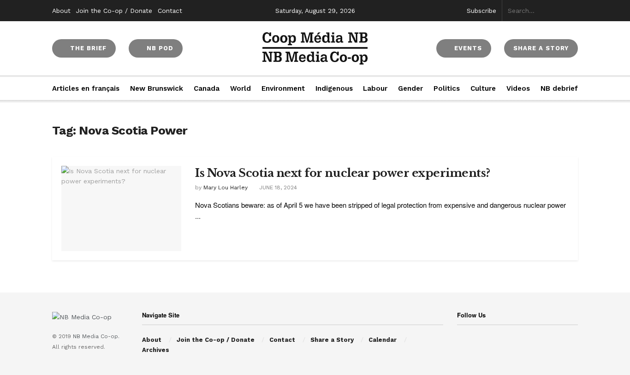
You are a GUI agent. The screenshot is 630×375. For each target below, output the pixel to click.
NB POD (158, 48)
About (61, 10)
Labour (375, 88)
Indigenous (334, 88)
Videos (518, 88)
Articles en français (85, 88)
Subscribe (481, 10)
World (240, 88)
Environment (283, 88)
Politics (447, 88)
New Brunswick (156, 88)
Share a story (541, 48)
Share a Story (332, 339)
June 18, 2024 (277, 187)
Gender (410, 88)
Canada (207, 88)
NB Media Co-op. (96, 336)
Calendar (382, 339)
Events (467, 48)
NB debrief (559, 88)
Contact (170, 10)
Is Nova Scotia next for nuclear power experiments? (342, 173)
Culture (483, 88)
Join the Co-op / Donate (114, 10)
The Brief (87, 48)
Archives (155, 349)
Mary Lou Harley (225, 187)
